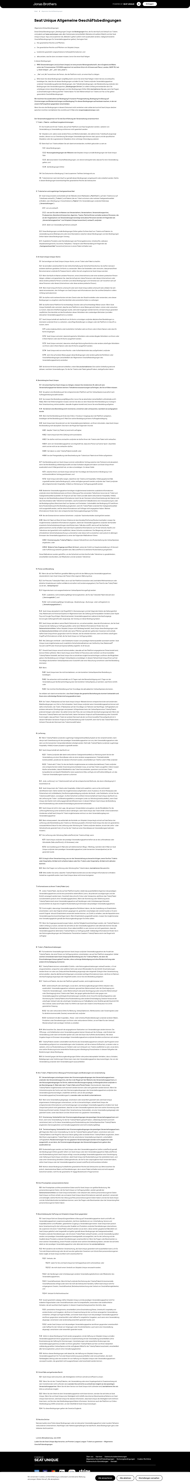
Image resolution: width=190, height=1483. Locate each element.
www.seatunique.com (54, 34)
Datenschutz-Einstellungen (97, 1461)
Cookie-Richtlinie (144, 1459)
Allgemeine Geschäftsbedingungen (100, 1459)
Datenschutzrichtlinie (47, 628)
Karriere (99, 1457)
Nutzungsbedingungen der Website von (62, 153)
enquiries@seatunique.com (89, 110)
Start (36, 11)
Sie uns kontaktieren (84, 367)
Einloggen (150, 4)
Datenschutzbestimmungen (116, 1457)
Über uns (89, 1457)
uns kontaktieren (98, 1244)
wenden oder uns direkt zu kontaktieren (86, 1095)
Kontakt (114, 1461)
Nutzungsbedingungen (126, 1459)
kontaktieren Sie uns (98, 89)
